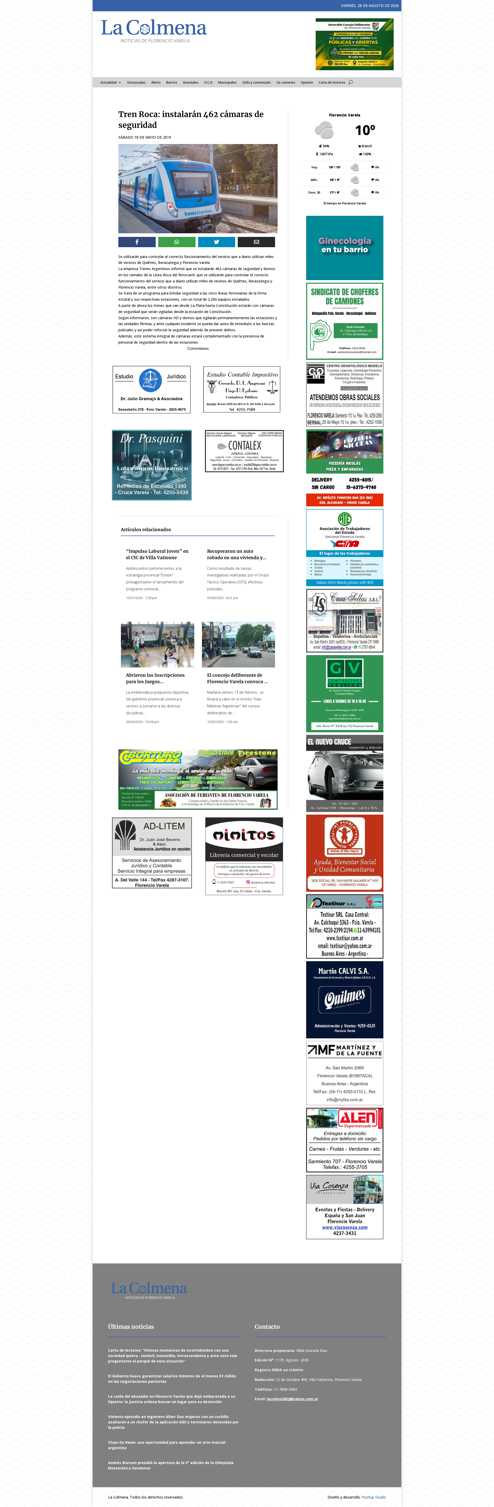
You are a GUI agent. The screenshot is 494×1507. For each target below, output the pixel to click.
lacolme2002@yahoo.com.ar (292, 1398)
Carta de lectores (332, 83)
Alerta (156, 83)
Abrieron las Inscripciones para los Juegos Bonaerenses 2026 (155, 681)
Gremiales (191, 83)
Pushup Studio (374, 1497)
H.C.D (208, 83)
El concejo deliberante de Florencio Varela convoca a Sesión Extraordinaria (237, 681)
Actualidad (108, 83)
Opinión (307, 83)
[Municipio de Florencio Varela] (345, 248)
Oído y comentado (256, 83)
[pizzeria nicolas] (345, 467)
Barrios (171, 83)
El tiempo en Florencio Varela (345, 203)
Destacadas (136, 83)
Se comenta (286, 83)
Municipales (227, 83)
